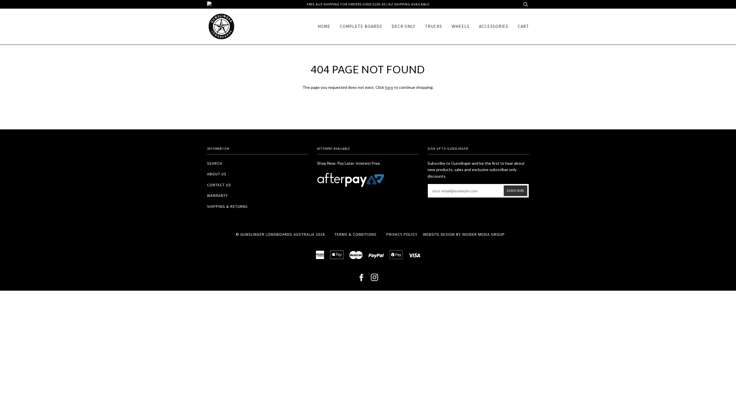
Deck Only (403, 26)
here (389, 87)
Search (214, 163)
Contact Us (219, 184)
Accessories (493, 26)
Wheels (460, 26)
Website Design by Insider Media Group (464, 234)
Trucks (433, 26)
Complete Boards (361, 26)
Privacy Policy (401, 234)
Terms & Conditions (356, 234)
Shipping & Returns (227, 206)
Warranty (217, 195)
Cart (523, 26)
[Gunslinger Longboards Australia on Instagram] (375, 278)
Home (324, 26)
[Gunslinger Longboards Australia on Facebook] (361, 278)
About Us (217, 174)
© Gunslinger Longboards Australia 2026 (280, 234)
